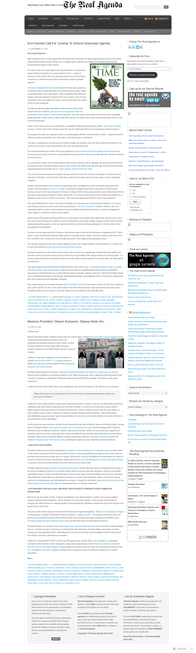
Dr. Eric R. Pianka (57, 189)
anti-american (71, 565)
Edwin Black (134, 516)
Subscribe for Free (139, 56)
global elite (74, 309)
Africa (137, 32)
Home (31, 19)
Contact (32, 26)
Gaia (30, 309)
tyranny (117, 312)
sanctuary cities (36, 583)
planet (104, 312)
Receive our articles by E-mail (142, 75)
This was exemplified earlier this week (43, 88)
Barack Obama (34, 568)
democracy (33, 303)
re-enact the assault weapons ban (107, 337)
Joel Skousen (135, 487)
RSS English (48, 26)
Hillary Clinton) (56, 574)
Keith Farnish (59, 312)
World (31, 32)
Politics (83, 32)
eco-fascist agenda (90, 303)
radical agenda (96, 580)
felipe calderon (72, 571)
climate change (63, 300)
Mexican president (61, 577)
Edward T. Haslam (136, 479)
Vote (135, 202)
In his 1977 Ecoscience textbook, (89, 206)
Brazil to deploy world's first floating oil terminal (147, 435)
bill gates (50, 300)
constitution (85, 568)
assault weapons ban (97, 565)
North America (56, 32)
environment (34, 306)
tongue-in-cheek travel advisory (63, 468)
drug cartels (112, 568)
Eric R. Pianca (62, 306)
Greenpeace (87, 309)
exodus (39, 571)
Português (78, 26)
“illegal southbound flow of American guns (47, 521)
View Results (134, 207)
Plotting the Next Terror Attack (140, 431)
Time (110, 312)
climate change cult (81, 300)
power (85, 580)
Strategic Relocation (136, 484)
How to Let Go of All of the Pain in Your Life (145, 365)
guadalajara (117, 571)
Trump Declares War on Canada (141, 317)
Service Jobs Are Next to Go (139, 297)
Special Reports (98, 32)
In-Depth (88, 19)
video (30, 529)
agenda (68, 297)
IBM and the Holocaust (137, 522)
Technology (72, 19)
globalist (105, 571)
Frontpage (132, 420)
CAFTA (67, 568)
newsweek (95, 312)
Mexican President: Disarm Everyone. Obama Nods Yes (66, 321)
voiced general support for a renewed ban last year (70, 427)
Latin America (124, 32)
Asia (112, 32)
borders (60, 568)
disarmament (99, 568)
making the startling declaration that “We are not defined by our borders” (89, 372)
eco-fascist (74, 303)
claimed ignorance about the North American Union (79, 526)
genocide (36, 309)
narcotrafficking (110, 577)
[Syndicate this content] (130, 312)
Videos (127, 19)
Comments (163, 19)
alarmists (85, 297)
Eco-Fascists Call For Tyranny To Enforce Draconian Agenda (69, 43)
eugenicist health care (81, 306)
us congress (68, 583)
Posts (150, 19)
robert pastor (112, 580)
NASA (87, 312)
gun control (34, 574)
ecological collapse (110, 303)
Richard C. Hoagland (137, 502)
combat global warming (103, 300)
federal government (53, 571)
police (78, 580)
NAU (121, 577)
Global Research (141, 312)
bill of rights (48, 568)
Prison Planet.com (74, 284)
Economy (43, 19)
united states (55, 583)
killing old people (75, 312)
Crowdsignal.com (136, 210)
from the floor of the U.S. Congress (49, 361)
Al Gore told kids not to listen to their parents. (63, 247)
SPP (46, 583)
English (42, 32)
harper (44, 574)
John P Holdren (45, 312)
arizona (82, 565)
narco (97, 577)
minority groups (79, 577)
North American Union (63, 580)
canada (74, 568)
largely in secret (83, 515)
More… (31, 558)
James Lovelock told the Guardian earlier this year (95, 151)
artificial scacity (99, 297)
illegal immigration (93, 574)
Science (57, 19)
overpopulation (53, 270)
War (117, 19)
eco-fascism (62, 303)
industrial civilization (104, 309)
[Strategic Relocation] (165, 488)
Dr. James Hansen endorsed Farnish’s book (74, 169)
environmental (48, 306)
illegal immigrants (74, 574)
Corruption (104, 19)
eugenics (97, 306)
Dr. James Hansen (47, 303)
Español (63, 26)
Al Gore (76, 297)
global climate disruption (55, 309)
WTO (78, 583)
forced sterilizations (112, 306)
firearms (85, 571)
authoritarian (114, 565)
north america (45, 580)
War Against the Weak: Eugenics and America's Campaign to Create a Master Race (143, 510)
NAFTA (90, 577)
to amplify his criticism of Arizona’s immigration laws (87, 450)
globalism (95, 571)
